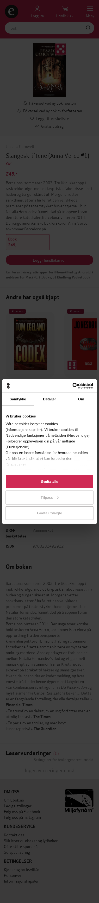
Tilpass (47, 497)
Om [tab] (81, 399)
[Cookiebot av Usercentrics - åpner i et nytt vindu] (72, 386)
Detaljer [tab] (49, 399)
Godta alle (49, 482)
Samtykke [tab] (18, 399)
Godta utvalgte (49, 513)
